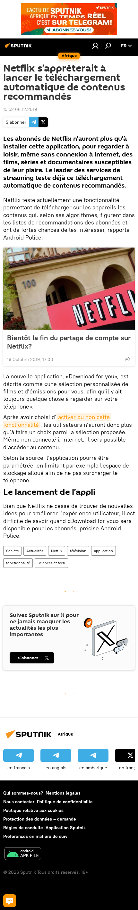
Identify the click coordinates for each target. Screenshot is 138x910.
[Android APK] (23, 854)
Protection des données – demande (39, 819)
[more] (127, 358)
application (103, 550)
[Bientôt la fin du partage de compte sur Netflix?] (69, 289)
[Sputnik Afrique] (19, 48)
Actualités (34, 550)
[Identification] (95, 45)
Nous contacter (18, 802)
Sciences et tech (51, 562)
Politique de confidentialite (65, 802)
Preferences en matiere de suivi (36, 836)
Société (12, 550)
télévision (78, 550)
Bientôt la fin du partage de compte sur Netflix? (69, 341)
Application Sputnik (66, 827)
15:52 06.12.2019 (20, 109)
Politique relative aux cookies (33, 810)
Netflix (56, 550)
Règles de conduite (23, 827)
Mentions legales (63, 793)
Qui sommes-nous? (23, 793)
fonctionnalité (18, 562)
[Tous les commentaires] (9, 900)
